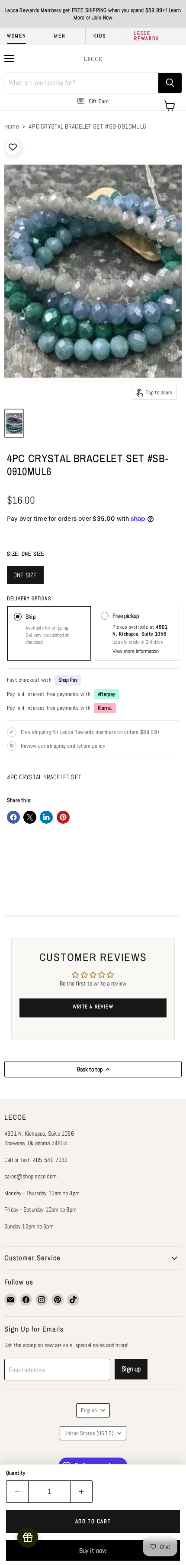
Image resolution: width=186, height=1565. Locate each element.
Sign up (131, 1368)
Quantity (16, 1473)
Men (59, 35)
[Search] (170, 83)
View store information (135, 651)
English (89, 1410)
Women (16, 35)
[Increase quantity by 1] (82, 1491)
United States (88, 1433)
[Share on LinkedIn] (46, 817)
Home (11, 126)
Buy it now (93, 1550)
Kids (99, 35)
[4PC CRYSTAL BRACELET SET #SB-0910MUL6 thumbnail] (14, 423)
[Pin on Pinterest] (63, 817)
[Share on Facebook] (13, 817)
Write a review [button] (93, 1006)
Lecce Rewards (146, 36)
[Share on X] (29, 817)
